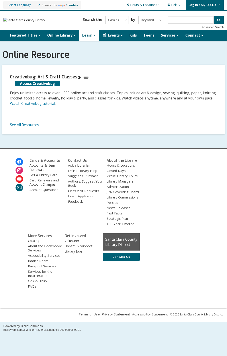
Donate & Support (78, 246)
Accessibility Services (44, 255)
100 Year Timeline (120, 224)
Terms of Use (89, 314)
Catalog (33, 240)
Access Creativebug (37, 83)
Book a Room (38, 261)
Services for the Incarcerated (40, 273)
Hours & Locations (121, 165)
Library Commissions (122, 197)
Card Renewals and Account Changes (44, 182)
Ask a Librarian (79, 165)
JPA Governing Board (123, 192)
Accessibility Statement (150, 314)
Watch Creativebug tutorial (32, 103)
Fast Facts (114, 213)
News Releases (119, 208)
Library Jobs (74, 251)
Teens (148, 35)
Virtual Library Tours (122, 176)
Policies (112, 202)
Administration (118, 186)
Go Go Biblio (37, 281)
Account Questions (43, 189)
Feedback (75, 201)
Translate (72, 5)
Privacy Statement (116, 314)
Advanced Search (213, 27)
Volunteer (72, 240)
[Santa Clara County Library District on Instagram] (19, 170)
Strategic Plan (117, 218)
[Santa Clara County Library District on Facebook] (19, 161)
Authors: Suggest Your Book (85, 183)
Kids (133, 35)
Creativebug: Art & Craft (43, 77)
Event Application (81, 196)
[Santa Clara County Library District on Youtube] (19, 179)
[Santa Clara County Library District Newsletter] (19, 187)
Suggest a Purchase (83, 176)
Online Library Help (82, 170)
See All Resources (24, 124)
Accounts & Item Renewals (42, 167)
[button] (143, 5)
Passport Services (42, 266)
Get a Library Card (43, 175)
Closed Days (116, 170)
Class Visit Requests (83, 191)
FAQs (32, 286)
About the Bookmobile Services (45, 248)
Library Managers (120, 181)
